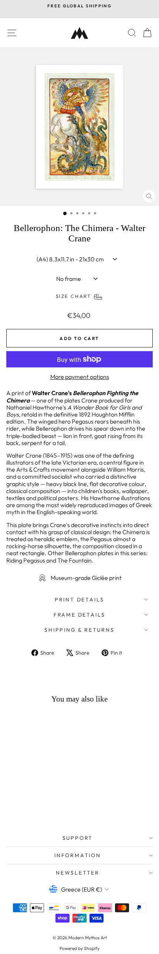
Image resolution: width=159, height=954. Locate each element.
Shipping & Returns (79, 630)
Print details (79, 599)
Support (77, 838)
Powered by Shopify (79, 948)
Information (77, 855)
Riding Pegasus (25, 560)
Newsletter (77, 872)
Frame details (79, 614)
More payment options (79, 376)
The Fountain (74, 560)
